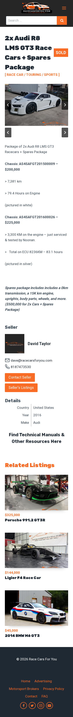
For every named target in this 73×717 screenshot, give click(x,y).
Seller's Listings (21, 387)
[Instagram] (40, 705)
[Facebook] (23, 705)
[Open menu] (64, 7)
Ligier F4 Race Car (23, 578)
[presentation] (36, 492)
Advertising (43, 681)
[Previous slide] (8, 105)
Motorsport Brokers (24, 689)
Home (25, 681)
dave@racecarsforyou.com (31, 360)
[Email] (49, 705)
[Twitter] (32, 705)
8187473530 (21, 367)
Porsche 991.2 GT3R (25, 520)
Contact (31, 696)
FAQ (45, 696)
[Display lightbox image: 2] (36, 105)
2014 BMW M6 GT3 (22, 636)
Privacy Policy (53, 689)
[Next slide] (65, 105)
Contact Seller (20, 377)
